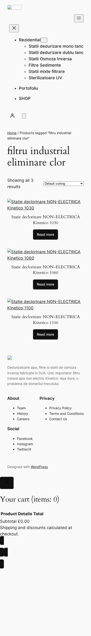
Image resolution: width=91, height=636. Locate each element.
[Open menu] (79, 18)
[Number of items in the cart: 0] (24, 115)
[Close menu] (14, 28)
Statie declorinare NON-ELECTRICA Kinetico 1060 (45, 270)
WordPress (39, 467)
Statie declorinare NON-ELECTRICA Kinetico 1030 (45, 220)
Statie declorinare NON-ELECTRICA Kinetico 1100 (45, 319)
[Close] (7, 483)
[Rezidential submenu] (44, 40)
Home (12, 133)
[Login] (12, 115)
